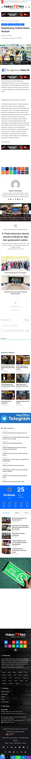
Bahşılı (14, 672)
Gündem (4, 24)
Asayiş (3, 672)
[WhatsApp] (11, 172)
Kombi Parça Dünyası (20, 735)
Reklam (3, 696)
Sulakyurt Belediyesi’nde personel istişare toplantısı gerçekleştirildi (19, 542)
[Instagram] (22, 199)
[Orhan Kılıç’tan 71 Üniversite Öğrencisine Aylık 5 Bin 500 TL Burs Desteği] (6, 528)
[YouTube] (18, 199)
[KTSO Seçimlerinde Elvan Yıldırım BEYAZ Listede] (23, 359)
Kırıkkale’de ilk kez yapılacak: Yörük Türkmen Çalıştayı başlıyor (15, 214)
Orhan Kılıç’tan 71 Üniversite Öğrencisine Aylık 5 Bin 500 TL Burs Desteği (20, 527)
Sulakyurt (4, 683)
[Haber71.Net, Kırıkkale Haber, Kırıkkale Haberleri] (14, 7)
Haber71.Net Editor (15, 191)
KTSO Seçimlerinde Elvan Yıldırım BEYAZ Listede (22, 367)
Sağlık (15, 680)
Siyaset (21, 680)
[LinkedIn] (11, 169)
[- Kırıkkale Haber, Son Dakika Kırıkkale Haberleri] (15, 14)
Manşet (17, 21)
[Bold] (3, 331)
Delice (26, 672)
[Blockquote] (15, 331)
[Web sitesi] (9, 199)
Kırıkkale (11, 24)
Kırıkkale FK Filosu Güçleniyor (6, 402)
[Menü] (2, 7)
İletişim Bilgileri (5, 701)
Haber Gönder (17, 743)
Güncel (17, 513)
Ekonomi (4, 675)
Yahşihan (11, 683)
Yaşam (17, 683)
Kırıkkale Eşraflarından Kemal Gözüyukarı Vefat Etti (8, 367)
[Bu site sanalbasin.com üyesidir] (10, 735)
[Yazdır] (27, 172)
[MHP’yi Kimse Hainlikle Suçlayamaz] (6, 536)
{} (20, 330)
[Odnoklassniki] (3, 172)
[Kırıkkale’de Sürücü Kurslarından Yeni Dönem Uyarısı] (6, 551)
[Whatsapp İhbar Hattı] (15, 573)
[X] (7, 169)
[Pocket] (7, 172)
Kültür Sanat (26, 677)
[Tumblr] (15, 169)
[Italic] (5, 331)
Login (27, 320)
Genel (15, 675)
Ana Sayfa (5, 21)
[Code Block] (17, 331)
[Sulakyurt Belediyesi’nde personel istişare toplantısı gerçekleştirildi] (6, 543)
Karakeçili (4, 677)
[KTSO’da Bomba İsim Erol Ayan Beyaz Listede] (8, 378)
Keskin (10, 677)
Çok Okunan (6, 513)
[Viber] (19, 172)
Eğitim (9, 675)
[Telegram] (15, 172)
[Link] (19, 331)
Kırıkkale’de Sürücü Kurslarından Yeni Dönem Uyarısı (17, 2)
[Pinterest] (19, 169)
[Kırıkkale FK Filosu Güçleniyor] (8, 395)
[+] (23, 330)
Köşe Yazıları (18, 677)
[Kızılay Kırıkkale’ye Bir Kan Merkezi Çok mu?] (6, 520)
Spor (22, 24)
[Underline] (7, 331)
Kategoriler (11, 21)
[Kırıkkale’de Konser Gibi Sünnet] (23, 395)
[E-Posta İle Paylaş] (23, 172)
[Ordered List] (11, 331)
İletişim (24, 743)
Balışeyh (20, 672)
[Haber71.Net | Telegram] (15, 418)
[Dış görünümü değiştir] (26, 7)
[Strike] (9, 331)
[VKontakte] (27, 169)
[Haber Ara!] (29, 7)
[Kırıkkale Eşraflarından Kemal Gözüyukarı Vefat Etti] (8, 359)
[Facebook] (3, 169)
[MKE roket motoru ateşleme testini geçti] (23, 378)
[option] (15, 212)
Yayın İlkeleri (4, 694)
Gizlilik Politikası (5, 691)
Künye (3, 699)
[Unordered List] (13, 331)
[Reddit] (23, 169)
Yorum (26, 513)
